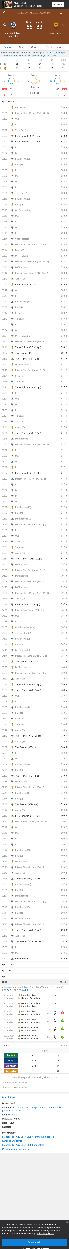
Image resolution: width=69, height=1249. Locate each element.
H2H (4, 982)
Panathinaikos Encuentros (16, 1148)
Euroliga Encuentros (13, 1140)
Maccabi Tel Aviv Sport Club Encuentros (23, 1144)
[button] (34, 101)
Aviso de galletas (45, 1233)
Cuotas (6, 1045)
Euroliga (12, 1114)
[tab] (8, 47)
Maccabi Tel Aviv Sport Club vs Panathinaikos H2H (29, 1136)
